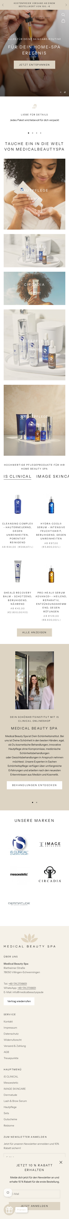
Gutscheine (10, 1119)
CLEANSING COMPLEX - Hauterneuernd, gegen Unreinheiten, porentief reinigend (17, 533)
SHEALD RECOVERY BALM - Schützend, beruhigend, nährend (17, 598)
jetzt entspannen (34, 64)
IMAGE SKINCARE (15, 1088)
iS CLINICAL (11, 1076)
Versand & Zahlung (15, 1046)
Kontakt (8, 1021)
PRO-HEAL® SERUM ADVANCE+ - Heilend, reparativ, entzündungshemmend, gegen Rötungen (51, 602)
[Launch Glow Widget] (9, 1209)
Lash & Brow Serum (15, 1101)
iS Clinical (18, 476)
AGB (6, 1052)
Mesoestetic (11, 1082)
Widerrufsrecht (13, 1039)
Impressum (10, 1027)
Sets (6, 1113)
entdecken (34, 198)
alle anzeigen (34, 632)
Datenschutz (11, 1033)
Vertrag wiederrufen (19, 1001)
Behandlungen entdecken (34, 785)
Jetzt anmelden (34, 1205)
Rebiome (9, 1125)
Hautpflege (10, 1107)
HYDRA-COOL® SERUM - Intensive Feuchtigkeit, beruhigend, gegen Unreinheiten (51, 531)
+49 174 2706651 (17, 983)
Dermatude (10, 1095)
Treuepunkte (11, 1058)
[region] (34, 53)
